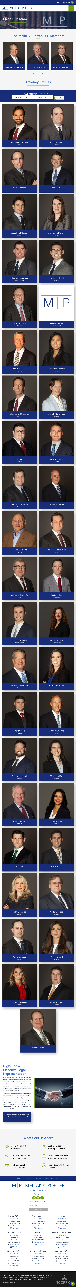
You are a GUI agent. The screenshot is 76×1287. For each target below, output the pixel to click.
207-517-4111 (38, 1235)
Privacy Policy (55, 1178)
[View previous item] (34, 73)
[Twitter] (42, 1198)
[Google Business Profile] (34, 1198)
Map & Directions (15, 1226)
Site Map (46, 1178)
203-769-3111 (14, 1235)
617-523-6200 (62, 2)
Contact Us (37, 1178)
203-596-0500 (62, 1254)
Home (18, 1178)
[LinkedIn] (38, 1198)
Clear (59, 98)
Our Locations (27, 1178)
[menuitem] (19, 1178)
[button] (71, 8)
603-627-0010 (62, 1235)
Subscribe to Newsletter (38, 1202)
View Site (15, 1228)
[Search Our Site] (72, 2)
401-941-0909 (38, 1254)
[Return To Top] (73, 1284)
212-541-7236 (14, 1254)
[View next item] (41, 73)
